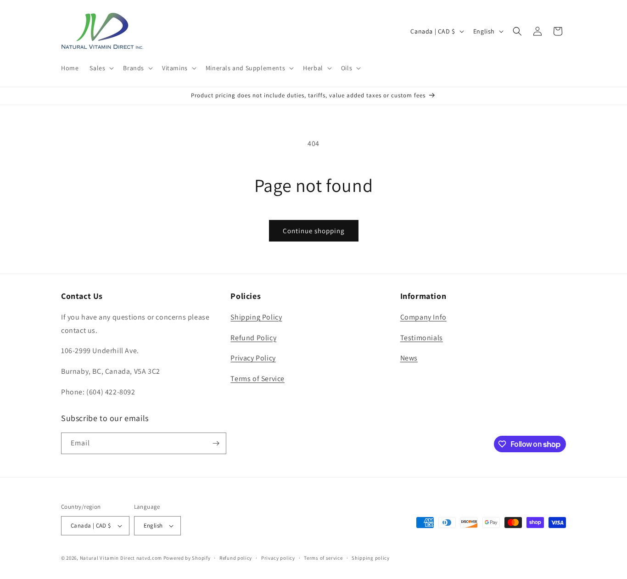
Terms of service (323, 558)
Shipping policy (371, 558)
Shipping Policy (256, 317)
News (409, 358)
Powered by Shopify (187, 558)
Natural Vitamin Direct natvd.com (121, 558)
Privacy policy (278, 558)
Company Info (423, 317)
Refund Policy (253, 338)
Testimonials (421, 338)
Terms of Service (257, 378)
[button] (101, 68)
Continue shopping (314, 230)
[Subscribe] (216, 443)
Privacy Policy (252, 358)
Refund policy (235, 558)
